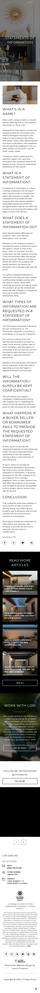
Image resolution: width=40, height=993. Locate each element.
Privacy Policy (29, 979)
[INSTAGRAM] (12, 954)
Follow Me (20, 781)
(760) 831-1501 (12, 874)
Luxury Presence (20, 968)
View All (20, 683)
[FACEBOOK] (6, 954)
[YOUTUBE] (23, 954)
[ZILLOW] (28, 954)
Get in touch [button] (20, 748)
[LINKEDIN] (17, 954)
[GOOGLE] (34, 954)
